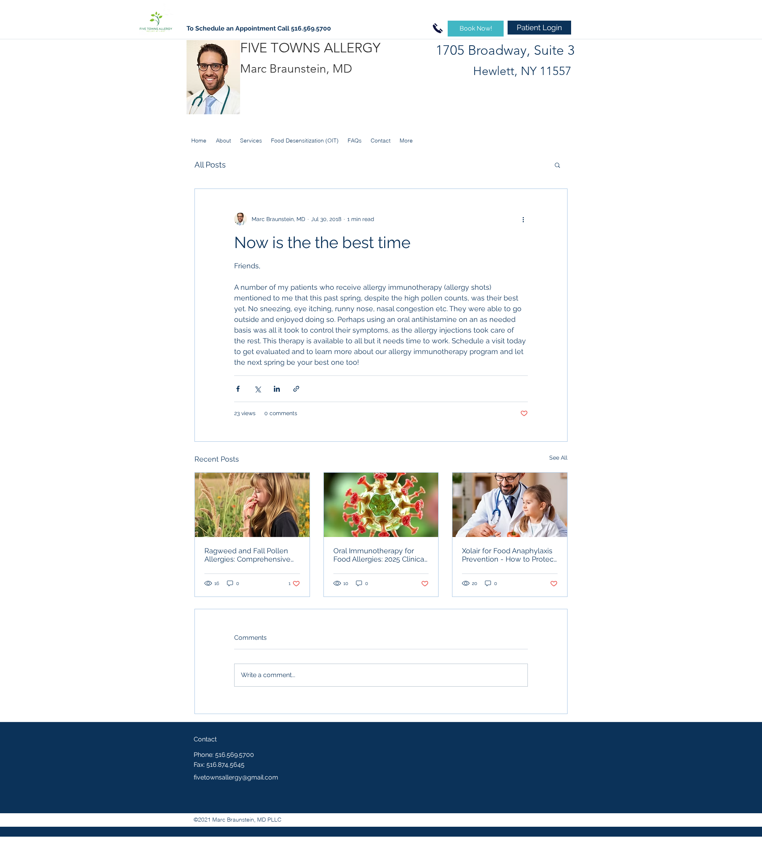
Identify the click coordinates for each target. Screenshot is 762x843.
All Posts (210, 164)
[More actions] (523, 219)
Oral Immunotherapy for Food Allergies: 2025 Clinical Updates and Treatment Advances (379, 555)
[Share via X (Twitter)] (257, 389)
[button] (557, 165)
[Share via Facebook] (238, 389)
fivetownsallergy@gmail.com (236, 777)
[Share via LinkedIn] (277, 389)
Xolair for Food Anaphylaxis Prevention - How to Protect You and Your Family (509, 555)
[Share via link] (296, 389)
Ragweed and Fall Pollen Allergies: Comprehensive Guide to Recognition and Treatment (247, 555)
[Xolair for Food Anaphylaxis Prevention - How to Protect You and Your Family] (509, 505)
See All (558, 457)
